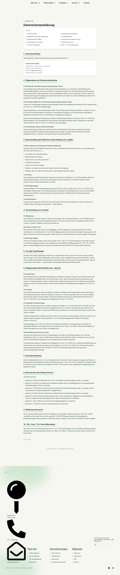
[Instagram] (113, 568)
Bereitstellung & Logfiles (34, 39)
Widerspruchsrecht (67, 42)
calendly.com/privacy (29, 320)
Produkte (62, 3)
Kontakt (86, 3)
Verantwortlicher (32, 33)
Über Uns (34, 3)
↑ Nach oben (27, 439)
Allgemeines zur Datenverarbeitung (37, 36)
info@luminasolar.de (36, 70)
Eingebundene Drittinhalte (69, 33)
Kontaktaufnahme (67, 36)
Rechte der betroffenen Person (71, 39)
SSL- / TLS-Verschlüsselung (70, 45)
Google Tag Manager (33, 45)
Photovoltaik (48, 3)
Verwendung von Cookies (35, 42)
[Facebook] (109, 568)
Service (75, 3)
